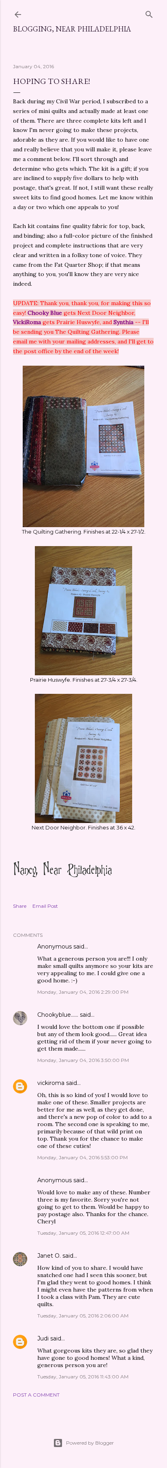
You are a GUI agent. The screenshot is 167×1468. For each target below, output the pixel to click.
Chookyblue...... (57, 1014)
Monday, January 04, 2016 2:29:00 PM (82, 992)
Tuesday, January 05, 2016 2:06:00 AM (82, 1316)
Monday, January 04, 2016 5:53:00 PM (82, 1157)
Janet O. (49, 1255)
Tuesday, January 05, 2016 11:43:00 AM (82, 1377)
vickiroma (50, 1083)
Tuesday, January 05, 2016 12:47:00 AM (83, 1233)
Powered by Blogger (90, 1443)
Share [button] (19, 906)
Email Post (45, 906)
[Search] (149, 13)
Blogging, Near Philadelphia (72, 29)
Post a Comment (36, 1395)
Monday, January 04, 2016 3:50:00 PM (83, 1060)
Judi (43, 1338)
